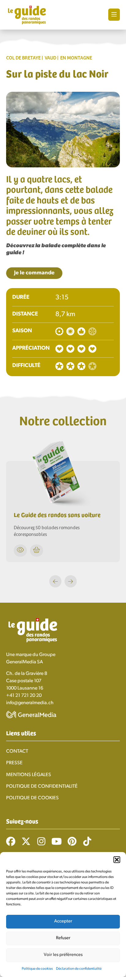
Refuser (63, 938)
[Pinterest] (71, 841)
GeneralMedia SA (24, 662)
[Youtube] (56, 841)
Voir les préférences (63, 955)
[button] (117, 860)
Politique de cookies (37, 969)
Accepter (63, 921)
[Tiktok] (87, 841)
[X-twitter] (26, 841)
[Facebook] (10, 841)
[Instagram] (41, 841)
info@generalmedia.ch (30, 703)
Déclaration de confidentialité (79, 969)
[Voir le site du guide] (63, 507)
